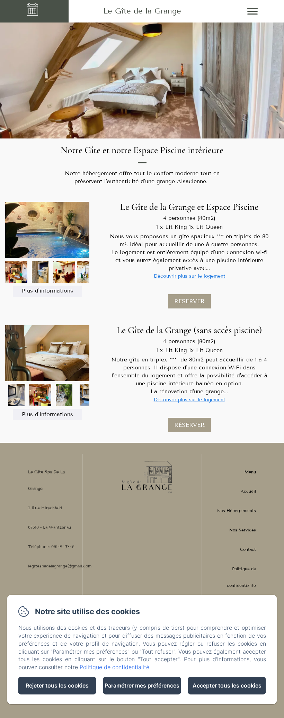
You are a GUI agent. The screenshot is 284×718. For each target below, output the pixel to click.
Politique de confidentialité (241, 577)
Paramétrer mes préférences (142, 685)
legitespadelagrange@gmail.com (59, 565)
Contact (248, 549)
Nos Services (242, 529)
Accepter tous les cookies (227, 685)
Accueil (248, 491)
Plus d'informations (47, 290)
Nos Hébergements (236, 510)
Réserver (189, 301)
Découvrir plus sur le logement (189, 276)
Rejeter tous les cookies (57, 685)
